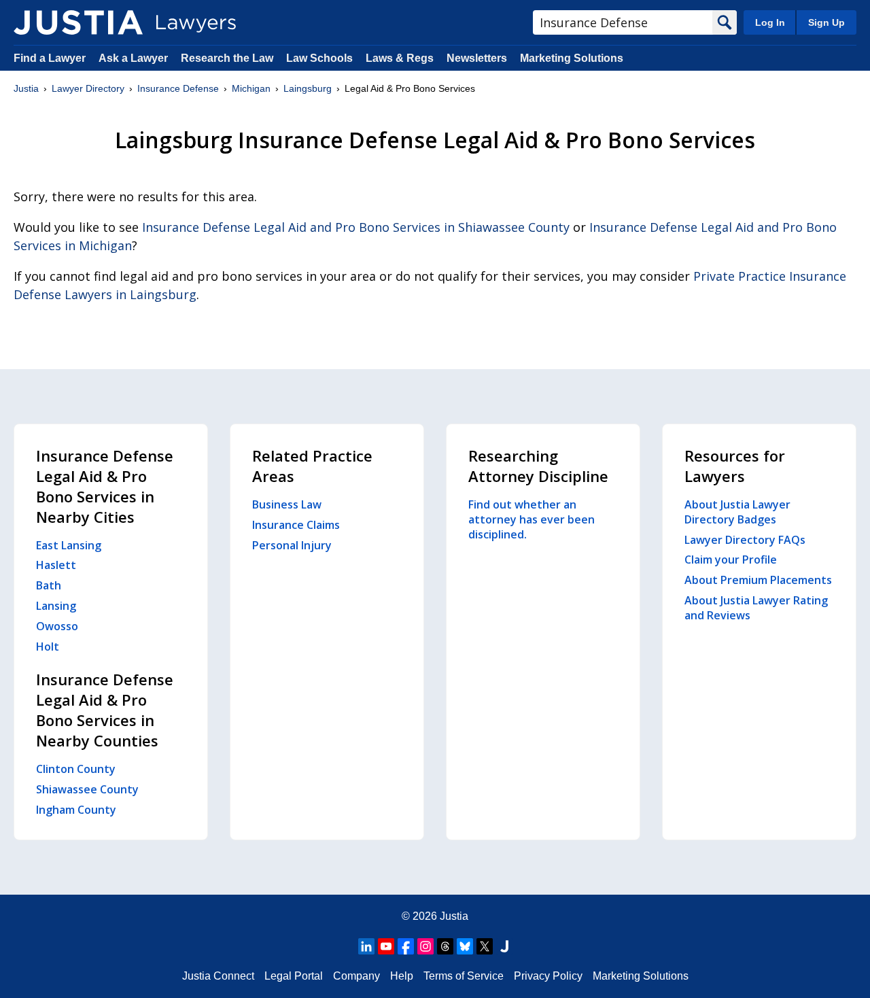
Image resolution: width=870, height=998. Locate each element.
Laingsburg (307, 88)
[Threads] (445, 946)
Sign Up (826, 22)
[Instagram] (425, 946)
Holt (47, 646)
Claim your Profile (730, 559)
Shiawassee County (87, 789)
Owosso (57, 626)
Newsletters (477, 58)
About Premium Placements (758, 579)
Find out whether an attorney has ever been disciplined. (531, 519)
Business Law (286, 504)
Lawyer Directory (88, 88)
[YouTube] (386, 946)
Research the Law (227, 58)
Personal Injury (292, 545)
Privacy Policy (548, 976)
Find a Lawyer (50, 58)
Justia (26, 88)
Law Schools (319, 58)
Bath (48, 585)
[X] (484, 946)
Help (401, 976)
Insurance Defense (178, 88)
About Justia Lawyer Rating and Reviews (756, 608)
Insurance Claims (296, 524)
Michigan (251, 88)
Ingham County (76, 809)
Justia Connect (218, 976)
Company (356, 976)
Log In (770, 22)
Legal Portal (293, 976)
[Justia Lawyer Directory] (78, 22)
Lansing (56, 605)
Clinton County (76, 768)
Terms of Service (463, 976)
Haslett (56, 564)
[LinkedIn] (366, 946)
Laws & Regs (400, 58)
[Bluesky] (465, 946)
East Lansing (68, 545)
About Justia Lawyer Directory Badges (737, 512)
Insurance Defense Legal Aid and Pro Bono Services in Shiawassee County (356, 227)
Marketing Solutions (571, 58)
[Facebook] (406, 946)
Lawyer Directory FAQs (744, 539)
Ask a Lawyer (135, 58)
